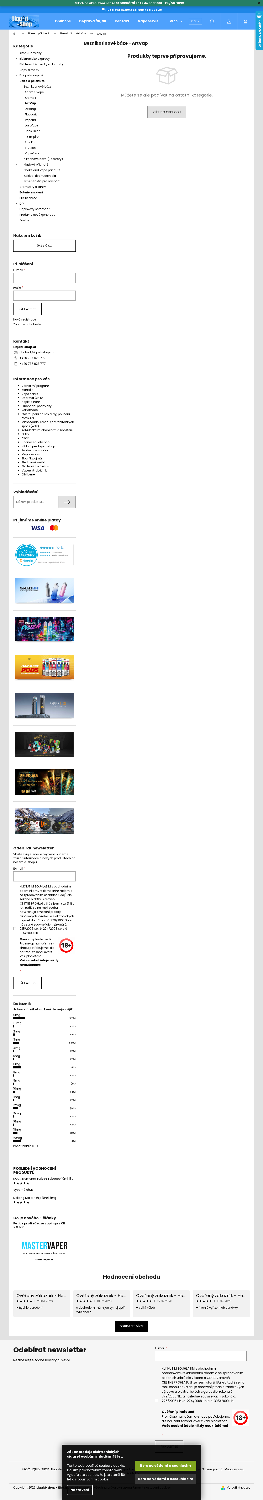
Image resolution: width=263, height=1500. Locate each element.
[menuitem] (63, 21)
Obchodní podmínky (37, 406)
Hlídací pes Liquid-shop (38, 446)
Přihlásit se (27, 309)
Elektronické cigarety (35, 59)
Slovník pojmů (32, 458)
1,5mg (17, 1023)
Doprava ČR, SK (32, 398)
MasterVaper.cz (44, 1260)
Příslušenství (28, 198)
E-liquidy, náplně (31, 75)
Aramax (30, 98)
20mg (17, 1138)
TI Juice (30, 148)
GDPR (25, 434)
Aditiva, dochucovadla (40, 176)
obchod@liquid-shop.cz (37, 352)
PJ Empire (32, 137)
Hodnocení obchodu (36, 442)
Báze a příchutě (32, 81)
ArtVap (30, 103)
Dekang (30, 109)
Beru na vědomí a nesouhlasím (165, 1478)
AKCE (25, 438)
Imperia (30, 120)
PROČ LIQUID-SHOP (35, 1469)
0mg (16, 1015)
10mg (17, 1089)
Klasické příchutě (36, 164)
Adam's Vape (34, 92)
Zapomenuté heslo (27, 324)
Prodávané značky (35, 450)
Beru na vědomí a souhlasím (165, 1465)
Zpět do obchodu (167, 112)
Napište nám (31, 402)
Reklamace (30, 410)
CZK (194, 21)
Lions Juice (32, 131)
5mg (16, 1056)
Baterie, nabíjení (31, 192)
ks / (44, 246)
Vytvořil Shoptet (238, 1488)
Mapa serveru (31, 454)
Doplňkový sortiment (35, 209)
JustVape (31, 125)
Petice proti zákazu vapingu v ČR (39, 1223)
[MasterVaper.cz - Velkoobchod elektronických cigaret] (44, 1245)
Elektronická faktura (36, 466)
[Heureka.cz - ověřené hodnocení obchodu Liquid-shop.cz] (44, 555)
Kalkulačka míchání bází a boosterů (47, 430)
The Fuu (30, 142)
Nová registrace (24, 320)
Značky (25, 220)
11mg (16, 1097)
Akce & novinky (31, 53)
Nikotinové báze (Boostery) (43, 159)
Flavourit (31, 114)
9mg (16, 1080)
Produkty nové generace (37, 215)
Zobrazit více (131, 1326)
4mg (16, 1048)
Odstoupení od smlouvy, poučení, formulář (46, 416)
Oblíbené (28, 474)
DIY (22, 204)
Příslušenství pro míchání (42, 181)
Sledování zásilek (34, 462)
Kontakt (27, 390)
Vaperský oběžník (34, 470)
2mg (16, 1031)
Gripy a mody (29, 70)
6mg (16, 1064)
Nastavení (79, 1490)
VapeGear (32, 153)
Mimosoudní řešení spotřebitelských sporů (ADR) (48, 424)
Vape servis (30, 394)
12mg (17, 1105)
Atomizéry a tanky (33, 187)
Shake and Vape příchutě (42, 170)
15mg (17, 1113)
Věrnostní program (35, 386)
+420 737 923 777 (33, 358)
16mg (17, 1121)
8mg (16, 1072)
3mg (16, 1039)
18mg (17, 1129)
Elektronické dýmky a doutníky (42, 64)
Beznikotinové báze (38, 86)
